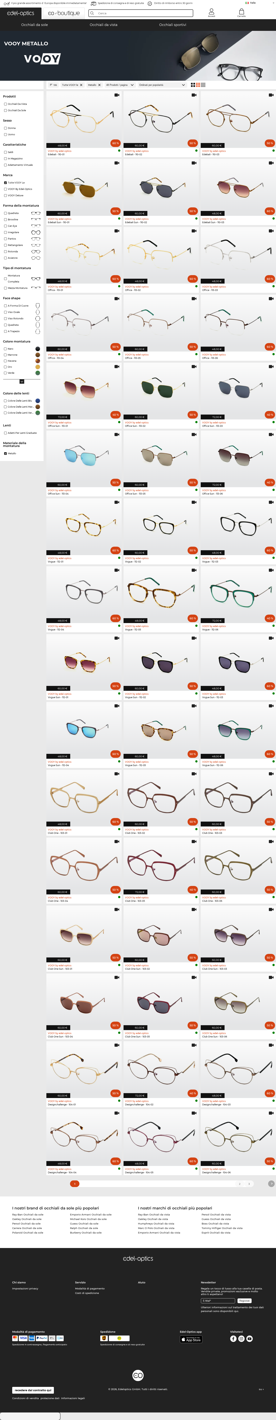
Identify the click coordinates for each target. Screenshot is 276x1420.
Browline (13, 219)
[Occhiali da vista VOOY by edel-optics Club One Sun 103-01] (84, 932)
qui (236, 1311)
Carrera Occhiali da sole (27, 1228)
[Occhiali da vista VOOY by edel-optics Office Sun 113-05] (161, 457)
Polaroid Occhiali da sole (27, 1232)
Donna (12, 128)
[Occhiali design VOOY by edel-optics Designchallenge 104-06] (238, 1135)
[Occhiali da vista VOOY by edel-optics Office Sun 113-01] (84, 389)
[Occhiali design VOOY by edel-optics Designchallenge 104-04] (84, 1135)
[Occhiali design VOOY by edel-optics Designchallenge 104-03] (238, 1067)
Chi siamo (19, 1282)
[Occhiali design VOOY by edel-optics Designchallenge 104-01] (84, 1067)
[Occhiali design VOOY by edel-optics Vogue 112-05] (161, 592)
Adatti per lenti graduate (22, 432)
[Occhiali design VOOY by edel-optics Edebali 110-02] (161, 117)
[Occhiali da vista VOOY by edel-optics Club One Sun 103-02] (161, 932)
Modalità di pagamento (90, 1288)
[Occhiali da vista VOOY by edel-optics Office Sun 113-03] (238, 389)
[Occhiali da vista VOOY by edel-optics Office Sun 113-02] (161, 389)
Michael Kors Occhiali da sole (88, 1219)
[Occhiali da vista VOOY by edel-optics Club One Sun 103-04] (84, 999)
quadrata (13, 324)
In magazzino (15, 158)
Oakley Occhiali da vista (153, 1219)
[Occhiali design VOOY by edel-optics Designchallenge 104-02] (161, 1067)
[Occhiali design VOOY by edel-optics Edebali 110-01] (84, 117)
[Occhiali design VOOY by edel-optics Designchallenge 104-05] (161, 1135)
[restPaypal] (42, 1338)
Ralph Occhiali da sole (84, 1228)
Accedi (211, 16)
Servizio (80, 1282)
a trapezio (14, 331)
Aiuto (141, 1282)
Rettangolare (15, 245)
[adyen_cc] (15, 1338)
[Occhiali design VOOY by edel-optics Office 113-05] (161, 321)
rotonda (13, 251)
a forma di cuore (18, 305)
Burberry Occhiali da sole (86, 1232)
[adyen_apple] (52, 1338)
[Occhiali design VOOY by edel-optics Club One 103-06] (238, 864)
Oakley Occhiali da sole (26, 1219)
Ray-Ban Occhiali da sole (27, 1214)
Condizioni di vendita (25, 1398)
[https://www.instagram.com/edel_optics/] (241, 1339)
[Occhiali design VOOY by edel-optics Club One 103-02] (161, 796)
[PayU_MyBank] (60, 1338)
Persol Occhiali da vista (216, 1214)
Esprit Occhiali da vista (216, 1232)
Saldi (10, 152)
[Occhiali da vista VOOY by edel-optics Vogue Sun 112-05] (161, 728)
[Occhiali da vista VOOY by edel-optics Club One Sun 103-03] (238, 932)
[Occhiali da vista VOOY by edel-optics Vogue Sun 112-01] (84, 660)
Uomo (11, 134)
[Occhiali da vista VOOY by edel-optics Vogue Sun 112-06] (238, 728)
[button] (20, 13)
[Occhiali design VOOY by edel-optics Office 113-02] (161, 253)
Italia (253, 2)
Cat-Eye (12, 225)
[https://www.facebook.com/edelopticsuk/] (233, 1339)
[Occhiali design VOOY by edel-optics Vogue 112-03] (238, 524)
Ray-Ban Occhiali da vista (154, 1214)
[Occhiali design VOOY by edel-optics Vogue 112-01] (84, 524)
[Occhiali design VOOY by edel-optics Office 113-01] (84, 253)
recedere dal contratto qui (33, 1390)
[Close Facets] (22, 85)
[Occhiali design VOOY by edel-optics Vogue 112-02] (161, 524)
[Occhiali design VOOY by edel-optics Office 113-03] (238, 253)
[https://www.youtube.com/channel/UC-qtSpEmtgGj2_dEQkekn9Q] (249, 1339)
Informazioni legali (73, 1398)
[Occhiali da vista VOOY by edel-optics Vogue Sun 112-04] (84, 728)
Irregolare (13, 232)
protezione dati (50, 1398)
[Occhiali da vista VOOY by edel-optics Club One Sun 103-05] (161, 999)
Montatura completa (14, 278)
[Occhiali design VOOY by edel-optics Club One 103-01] (84, 796)
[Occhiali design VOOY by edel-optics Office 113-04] (84, 321)
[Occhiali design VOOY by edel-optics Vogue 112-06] (238, 592)
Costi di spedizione (87, 1292)
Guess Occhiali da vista (216, 1219)
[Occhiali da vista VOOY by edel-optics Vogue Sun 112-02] (161, 660)
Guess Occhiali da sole (84, 1223)
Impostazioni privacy (25, 1288)
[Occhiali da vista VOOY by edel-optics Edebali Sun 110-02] (161, 185)
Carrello (241, 16)
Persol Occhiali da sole (26, 1223)
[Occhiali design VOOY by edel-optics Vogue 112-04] (84, 592)
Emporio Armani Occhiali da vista (159, 1232)
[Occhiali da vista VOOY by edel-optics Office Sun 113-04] (84, 457)
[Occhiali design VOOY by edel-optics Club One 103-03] (238, 796)
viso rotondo (15, 318)
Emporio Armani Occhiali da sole (91, 1214)
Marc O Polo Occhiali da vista (156, 1228)
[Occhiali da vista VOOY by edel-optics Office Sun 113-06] (238, 457)
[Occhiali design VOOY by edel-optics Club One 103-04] (84, 864)
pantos (12, 238)
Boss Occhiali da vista (215, 1223)
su (261, 1389)
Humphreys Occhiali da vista (156, 1223)
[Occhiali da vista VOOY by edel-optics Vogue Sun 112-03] (238, 660)
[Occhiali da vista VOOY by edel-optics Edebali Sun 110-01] (84, 185)
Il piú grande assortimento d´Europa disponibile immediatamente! (49, 3)
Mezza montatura (17, 288)
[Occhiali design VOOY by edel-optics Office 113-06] (238, 321)
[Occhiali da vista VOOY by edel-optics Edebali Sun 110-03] (238, 185)
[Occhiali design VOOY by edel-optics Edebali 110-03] (238, 117)
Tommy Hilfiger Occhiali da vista (222, 1228)
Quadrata (13, 213)
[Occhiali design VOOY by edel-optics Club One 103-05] (161, 864)
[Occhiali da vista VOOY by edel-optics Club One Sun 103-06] (238, 999)
